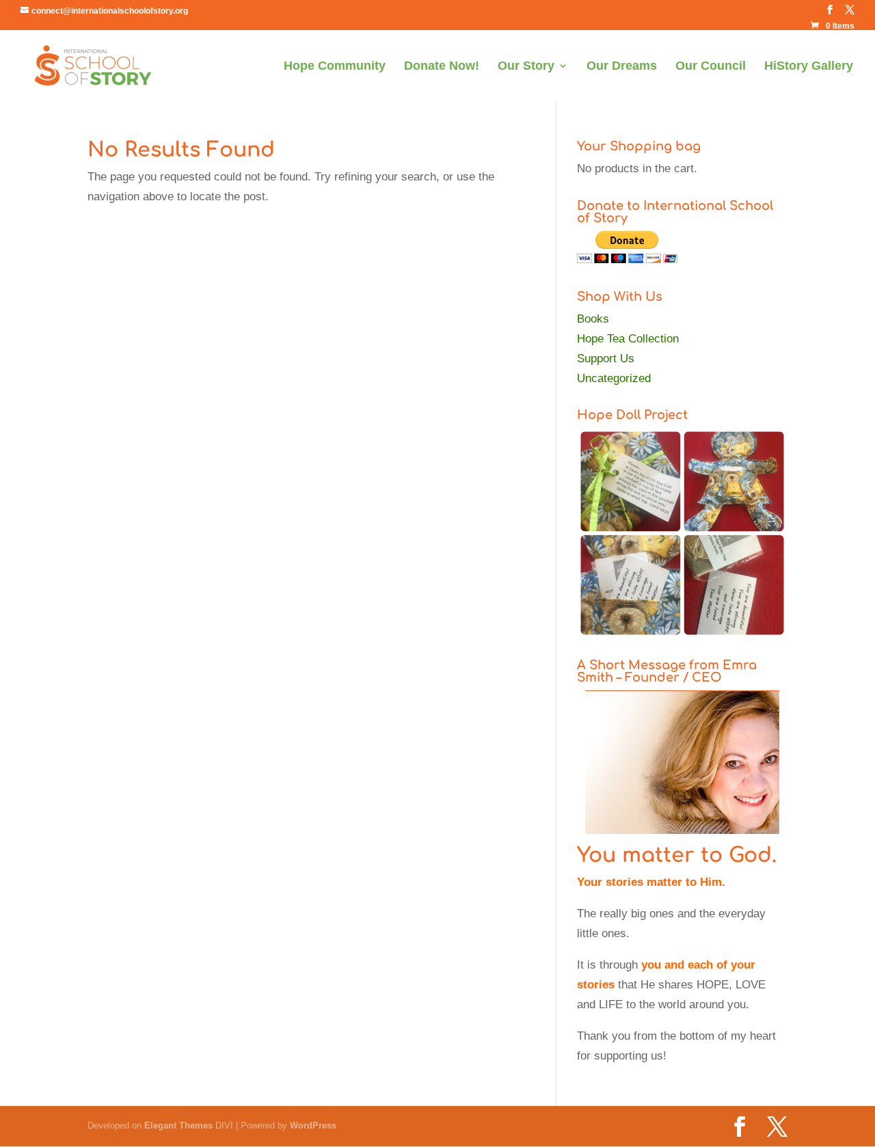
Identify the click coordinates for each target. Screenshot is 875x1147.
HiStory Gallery (808, 66)
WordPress (313, 1125)
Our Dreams (622, 66)
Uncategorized (614, 378)
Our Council (710, 66)
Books (593, 318)
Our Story (526, 66)
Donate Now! (441, 66)
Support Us (605, 358)
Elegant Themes (178, 1125)
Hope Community (335, 66)
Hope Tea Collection (628, 338)
